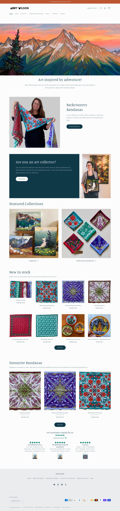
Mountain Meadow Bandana (73, 305)
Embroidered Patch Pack (73, 339)
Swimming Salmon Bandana (21, 339)
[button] (24, 14)
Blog (91, 478)
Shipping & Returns (83, 478)
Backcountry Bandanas (85, 261)
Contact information (28, 507)
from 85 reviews (58, 438)
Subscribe (22, 179)
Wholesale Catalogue (52, 478)
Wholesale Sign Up (38, 478)
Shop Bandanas (74, 126)
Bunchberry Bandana (47, 339)
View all (60, 347)
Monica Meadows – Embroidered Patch (99, 339)
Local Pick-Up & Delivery (67, 478)
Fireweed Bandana (99, 305)
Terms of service (66, 507)
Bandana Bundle (20, 300)
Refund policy (48, 507)
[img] (60, 435)
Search (29, 478)
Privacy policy (56, 507)
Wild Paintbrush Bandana (47, 305)
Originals (32, 261)
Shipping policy (39, 507)
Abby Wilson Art (17, 507)
